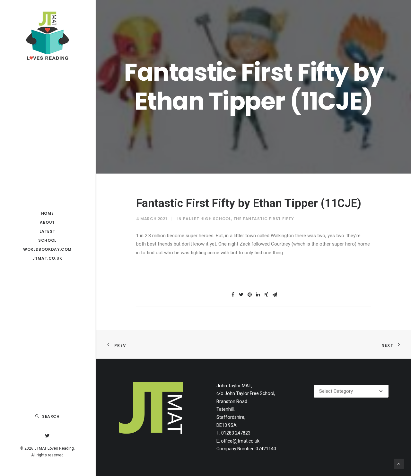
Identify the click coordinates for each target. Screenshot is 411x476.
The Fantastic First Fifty (263, 218)
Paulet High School (207, 218)
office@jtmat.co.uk (240, 441)
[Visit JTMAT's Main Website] (151, 408)
